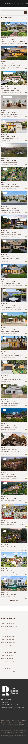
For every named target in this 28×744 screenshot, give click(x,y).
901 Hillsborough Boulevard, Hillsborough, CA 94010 (13, 41)
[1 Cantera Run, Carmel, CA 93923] (14, 464)
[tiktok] (24, 712)
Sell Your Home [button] (11, 3)
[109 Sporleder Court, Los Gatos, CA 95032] (14, 53)
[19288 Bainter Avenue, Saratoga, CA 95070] (14, 535)
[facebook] (2, 712)
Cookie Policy (19, 722)
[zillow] (11, 712)
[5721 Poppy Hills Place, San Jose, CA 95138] (14, 198)
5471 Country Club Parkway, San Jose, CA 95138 (12, 524)
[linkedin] (5, 712)
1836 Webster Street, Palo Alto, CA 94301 (10, 403)
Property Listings (10, 724)
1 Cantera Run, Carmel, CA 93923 (8, 476)
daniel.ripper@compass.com (18, 704)
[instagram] (18, 712)
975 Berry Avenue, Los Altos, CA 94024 (10, 331)
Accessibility (21, 724)
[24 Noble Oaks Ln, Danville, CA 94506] (14, 583)
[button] (25, 12)
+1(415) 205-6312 (5, 704)
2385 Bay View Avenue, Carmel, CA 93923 (10, 307)
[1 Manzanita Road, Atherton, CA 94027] (14, 174)
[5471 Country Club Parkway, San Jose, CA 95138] (14, 511)
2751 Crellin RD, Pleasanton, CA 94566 (9, 572)
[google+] (2, 715)
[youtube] (21, 712)
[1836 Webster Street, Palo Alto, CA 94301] (14, 391)
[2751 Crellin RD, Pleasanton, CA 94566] (14, 559)
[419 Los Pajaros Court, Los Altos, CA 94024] (14, 222)
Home (4, 3)
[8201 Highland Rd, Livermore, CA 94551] (14, 439)
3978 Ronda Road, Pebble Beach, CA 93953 (11, 114)
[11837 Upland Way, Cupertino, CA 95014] (14, 78)
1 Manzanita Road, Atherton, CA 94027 (10, 186)
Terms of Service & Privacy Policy (8, 722)
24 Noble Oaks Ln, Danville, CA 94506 (10, 596)
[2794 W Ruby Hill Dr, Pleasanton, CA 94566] (14, 488)
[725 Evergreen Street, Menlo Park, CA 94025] (14, 367)
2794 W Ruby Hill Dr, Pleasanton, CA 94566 (11, 500)
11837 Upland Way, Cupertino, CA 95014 (10, 90)
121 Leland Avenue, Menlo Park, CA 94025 (10, 258)
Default (4, 19)
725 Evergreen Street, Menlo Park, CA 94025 (11, 379)
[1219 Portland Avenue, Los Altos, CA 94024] (14, 271)
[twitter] (8, 712)
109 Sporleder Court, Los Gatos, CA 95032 (10, 65)
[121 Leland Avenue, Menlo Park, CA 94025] (14, 246)
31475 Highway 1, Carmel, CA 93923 (9, 427)
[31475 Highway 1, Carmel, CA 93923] (14, 415)
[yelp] (15, 712)
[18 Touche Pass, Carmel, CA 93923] (14, 150)
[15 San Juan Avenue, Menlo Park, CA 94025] (14, 343)
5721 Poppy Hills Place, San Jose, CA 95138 (11, 210)
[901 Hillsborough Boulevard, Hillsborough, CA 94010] (14, 29)
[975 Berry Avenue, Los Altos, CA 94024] (14, 319)
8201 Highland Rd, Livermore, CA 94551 (10, 451)
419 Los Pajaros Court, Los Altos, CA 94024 (11, 234)
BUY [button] (19, 3)
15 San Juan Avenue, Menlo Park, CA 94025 (11, 355)
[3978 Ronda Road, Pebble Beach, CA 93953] (14, 102)
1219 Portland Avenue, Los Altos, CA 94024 (10, 283)
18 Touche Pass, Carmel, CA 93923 (9, 162)
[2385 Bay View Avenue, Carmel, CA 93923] (14, 295)
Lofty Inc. (8, 720)
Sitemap (16, 724)
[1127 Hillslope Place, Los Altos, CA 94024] (14, 126)
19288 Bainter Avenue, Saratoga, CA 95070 (11, 548)
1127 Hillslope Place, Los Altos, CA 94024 (10, 138)
